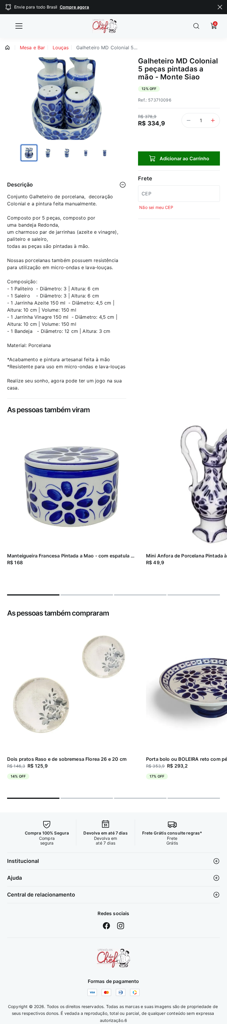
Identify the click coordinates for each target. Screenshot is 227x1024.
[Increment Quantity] (213, 120)
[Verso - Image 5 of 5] (104, 153)
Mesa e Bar (32, 47)
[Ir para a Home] (109, 26)
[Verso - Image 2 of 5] (48, 153)
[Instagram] (121, 926)
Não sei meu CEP (156, 207)
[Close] (220, 7)
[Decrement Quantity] (188, 120)
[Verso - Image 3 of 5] (67, 153)
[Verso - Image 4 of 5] (85, 153)
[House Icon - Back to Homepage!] (7, 47)
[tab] (33, 595)
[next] (220, 503)
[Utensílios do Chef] (113, 958)
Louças (61, 47)
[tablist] (113, 591)
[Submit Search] (196, 26)
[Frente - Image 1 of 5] (29, 153)
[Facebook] (106, 926)
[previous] (7, 503)
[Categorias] (19, 26)
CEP (146, 193)
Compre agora (74, 6)
